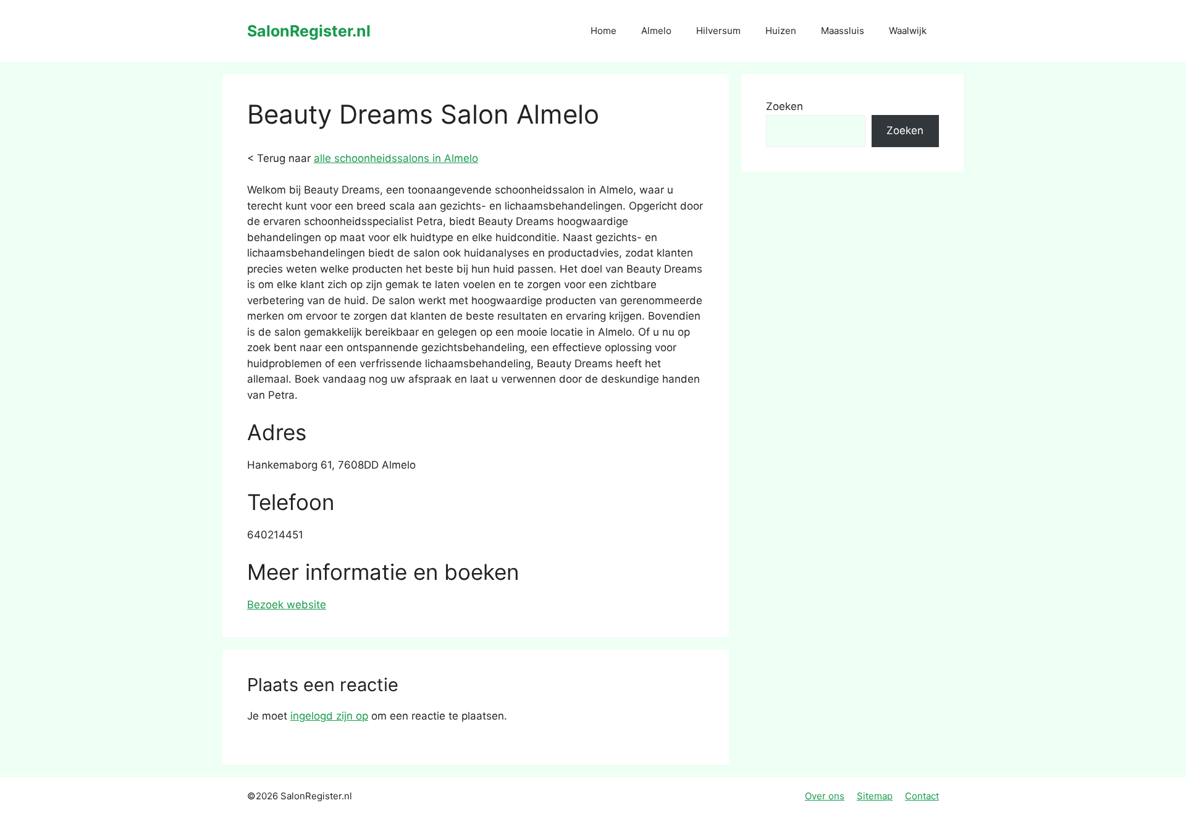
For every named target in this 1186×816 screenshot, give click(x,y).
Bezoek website (286, 604)
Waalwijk (908, 30)
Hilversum (718, 30)
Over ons (824, 796)
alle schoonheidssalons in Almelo (396, 158)
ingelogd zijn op (329, 716)
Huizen (780, 30)
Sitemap (875, 796)
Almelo (656, 30)
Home (603, 30)
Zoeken (784, 106)
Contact (922, 796)
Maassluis (842, 30)
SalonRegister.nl (309, 31)
